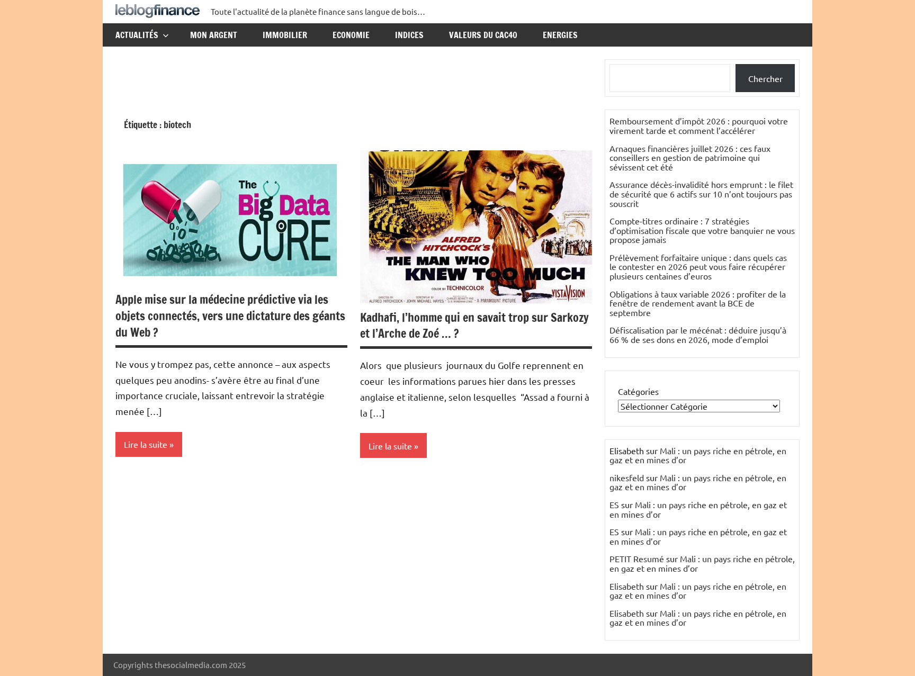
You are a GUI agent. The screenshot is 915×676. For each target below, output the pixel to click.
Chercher (765, 78)
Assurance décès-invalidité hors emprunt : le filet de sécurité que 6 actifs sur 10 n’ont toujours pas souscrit (701, 193)
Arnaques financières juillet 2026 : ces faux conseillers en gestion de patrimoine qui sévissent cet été (689, 157)
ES (614, 504)
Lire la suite (145, 444)
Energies (560, 35)
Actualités (136, 35)
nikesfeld (626, 477)
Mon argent (213, 35)
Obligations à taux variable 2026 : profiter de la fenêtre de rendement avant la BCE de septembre (697, 303)
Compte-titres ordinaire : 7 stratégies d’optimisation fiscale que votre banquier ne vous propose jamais (702, 230)
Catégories (638, 391)
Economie (351, 35)
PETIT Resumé (636, 558)
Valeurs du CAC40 (483, 35)
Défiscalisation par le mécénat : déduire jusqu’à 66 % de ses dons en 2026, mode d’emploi (697, 335)
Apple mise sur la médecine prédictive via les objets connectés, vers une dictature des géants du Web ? (230, 315)
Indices (409, 35)
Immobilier (285, 35)
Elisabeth (626, 586)
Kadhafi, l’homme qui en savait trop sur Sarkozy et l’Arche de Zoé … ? (474, 325)
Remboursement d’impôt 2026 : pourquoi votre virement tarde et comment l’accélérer (698, 125)
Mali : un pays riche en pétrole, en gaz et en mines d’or (697, 455)
